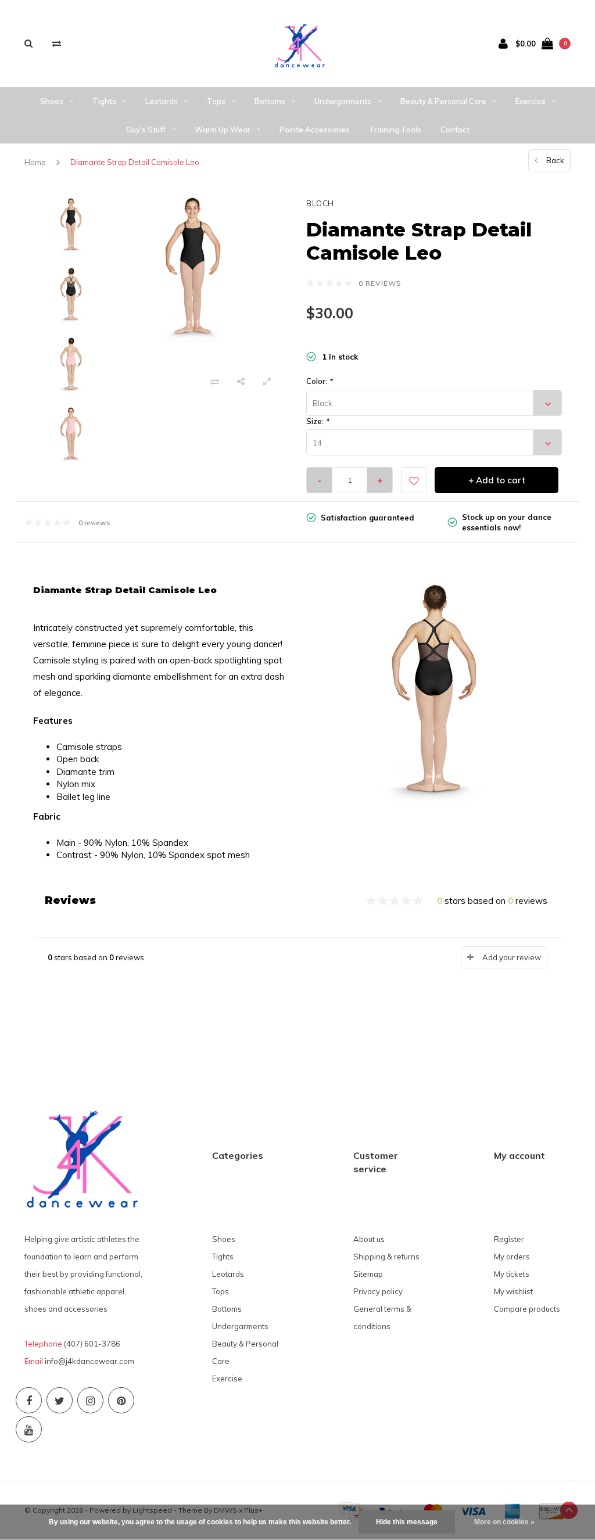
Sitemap (368, 1274)
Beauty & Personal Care (443, 101)
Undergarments (342, 101)
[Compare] (56, 43)
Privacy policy (378, 1291)
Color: (319, 381)
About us (369, 1239)
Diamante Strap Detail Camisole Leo (134, 162)
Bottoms (270, 101)
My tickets (511, 1274)
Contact (454, 129)
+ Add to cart (496, 480)
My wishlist (513, 1291)
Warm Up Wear (222, 129)
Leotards (161, 101)
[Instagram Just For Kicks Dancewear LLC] (90, 1400)
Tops (216, 101)
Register (509, 1239)
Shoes (51, 101)
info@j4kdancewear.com (89, 1361)
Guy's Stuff (146, 129)
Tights (104, 101)
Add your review (511, 957)
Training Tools (395, 129)
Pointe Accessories (314, 129)
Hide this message (407, 1522)
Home (35, 162)
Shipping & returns (386, 1256)
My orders (512, 1256)
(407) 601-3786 (92, 1343)
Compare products (527, 1308)
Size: (317, 421)
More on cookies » (504, 1522)
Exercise (530, 101)
